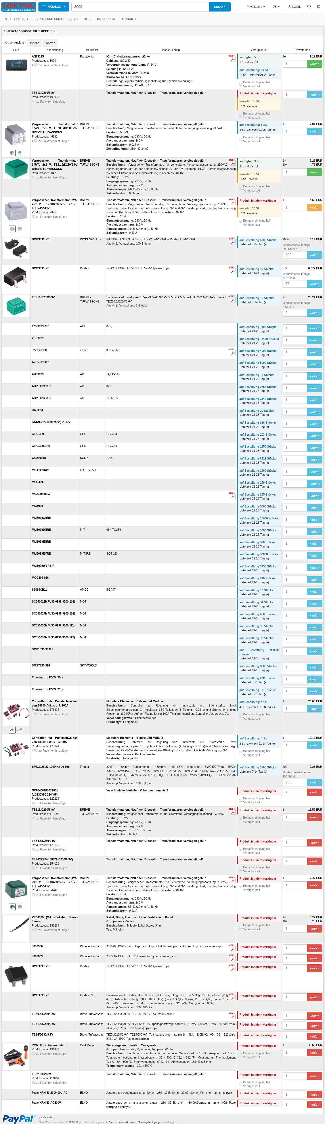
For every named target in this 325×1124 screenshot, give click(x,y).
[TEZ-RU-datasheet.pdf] (232, 811)
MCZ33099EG (41, 494)
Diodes (84, 268)
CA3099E (38, 410)
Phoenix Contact (90, 946)
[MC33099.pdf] (232, 495)
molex (84, 350)
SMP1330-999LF (43, 649)
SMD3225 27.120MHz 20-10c (50, 766)
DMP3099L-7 (40, 239)
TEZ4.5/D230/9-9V (44, 841)
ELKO (84, 1092)
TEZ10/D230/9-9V (43, 92)
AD (82, 374)
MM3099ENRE (41, 541)
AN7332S (38, 56)
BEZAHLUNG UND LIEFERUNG (57, 19)
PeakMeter (87, 1045)
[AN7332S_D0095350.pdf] (232, 58)
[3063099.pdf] (232, 957)
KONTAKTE (129, 19)
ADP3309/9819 (41, 386)
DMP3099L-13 (41, 966)
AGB (87, 19)
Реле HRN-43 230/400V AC (49, 1092)
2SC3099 (38, 338)
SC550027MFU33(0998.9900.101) (53, 613)
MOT (83, 601)
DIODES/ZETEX (90, 239)
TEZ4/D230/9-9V (42, 1034)
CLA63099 (38, 434)
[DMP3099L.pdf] (232, 270)
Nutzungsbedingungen (150, 1122)
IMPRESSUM (106, 19)
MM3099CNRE (41, 517)
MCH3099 (38, 482)
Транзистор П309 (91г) (47, 689)
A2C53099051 (41, 362)
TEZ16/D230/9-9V (43, 809)
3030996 (37, 946)
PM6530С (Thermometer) (48, 1045)
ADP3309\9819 (41, 398)
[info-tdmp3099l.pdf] (232, 241)
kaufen (314, 64)
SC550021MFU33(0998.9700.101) (53, 601)
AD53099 (38, 374)
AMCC (84, 589)
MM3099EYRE (41, 553)
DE (275, 6)
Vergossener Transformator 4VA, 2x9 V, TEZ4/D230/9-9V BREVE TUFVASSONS (55, 882)
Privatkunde (254, 6)
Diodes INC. (88, 995)
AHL (83, 326)
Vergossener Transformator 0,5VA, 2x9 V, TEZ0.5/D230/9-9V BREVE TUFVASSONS (55, 128)
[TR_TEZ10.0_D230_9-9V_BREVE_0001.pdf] (232, 299)
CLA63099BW (41, 446)
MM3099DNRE (41, 529)
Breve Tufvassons (91, 1014)
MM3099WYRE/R (43, 565)
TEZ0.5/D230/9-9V (44, 1014)
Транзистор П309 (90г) (47, 677)
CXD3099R (39, 458)
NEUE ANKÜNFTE (17, 19)
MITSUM (86, 553)
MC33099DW (40, 470)
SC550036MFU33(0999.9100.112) (53, 637)
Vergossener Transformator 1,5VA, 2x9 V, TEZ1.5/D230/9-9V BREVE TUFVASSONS (55, 164)
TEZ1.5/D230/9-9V (44, 1024)
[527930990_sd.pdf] (232, 351)
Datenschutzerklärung (121, 1122)
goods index (46, 1117)
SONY (84, 458)
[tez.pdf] (232, 162)
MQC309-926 (40, 577)
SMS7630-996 (41, 665)
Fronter (84, 766)
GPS (83, 434)
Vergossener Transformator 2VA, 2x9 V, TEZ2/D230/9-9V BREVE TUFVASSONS (55, 204)
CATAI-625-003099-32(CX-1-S (51, 422)
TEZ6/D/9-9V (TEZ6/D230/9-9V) (52, 859)
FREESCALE (88, 470)
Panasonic (87, 56)
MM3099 (37, 505)
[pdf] (232, 948)
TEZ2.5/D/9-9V (41, 1074)
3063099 (37, 956)
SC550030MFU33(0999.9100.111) (53, 625)
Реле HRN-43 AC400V (46, 1102)
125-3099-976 (40, 326)
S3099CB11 (39, 589)
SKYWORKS (88, 665)
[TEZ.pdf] (232, 1015)
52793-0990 (39, 350)
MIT (82, 529)
